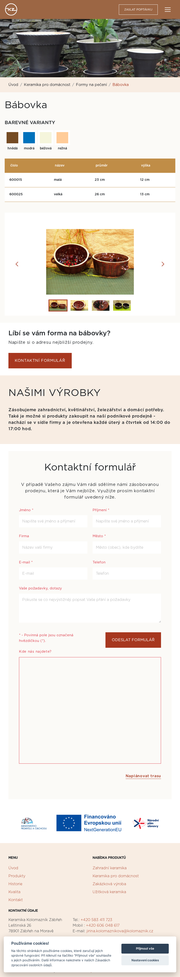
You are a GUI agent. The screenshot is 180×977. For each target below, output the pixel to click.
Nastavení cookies (145, 960)
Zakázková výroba (109, 884)
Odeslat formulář (133, 640)
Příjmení (101, 510)
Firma (24, 536)
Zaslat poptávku (138, 9)
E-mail (26, 562)
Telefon (99, 562)
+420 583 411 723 (96, 920)
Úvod (13, 85)
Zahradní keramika (110, 868)
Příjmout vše (145, 948)
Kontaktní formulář (40, 361)
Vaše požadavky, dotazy (40, 588)
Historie (15, 884)
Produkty (16, 876)
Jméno (26, 510)
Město (99, 536)
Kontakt (15, 900)
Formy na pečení (91, 85)
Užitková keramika (109, 892)
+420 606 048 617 (103, 925)
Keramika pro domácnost (47, 85)
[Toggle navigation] (168, 9)
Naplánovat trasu (143, 776)
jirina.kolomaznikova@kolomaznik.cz (119, 931)
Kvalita (14, 892)
